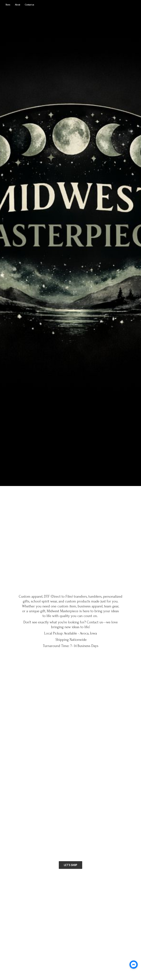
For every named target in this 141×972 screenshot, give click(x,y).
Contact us (29, 4)
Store (8, 4)
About (17, 4)
